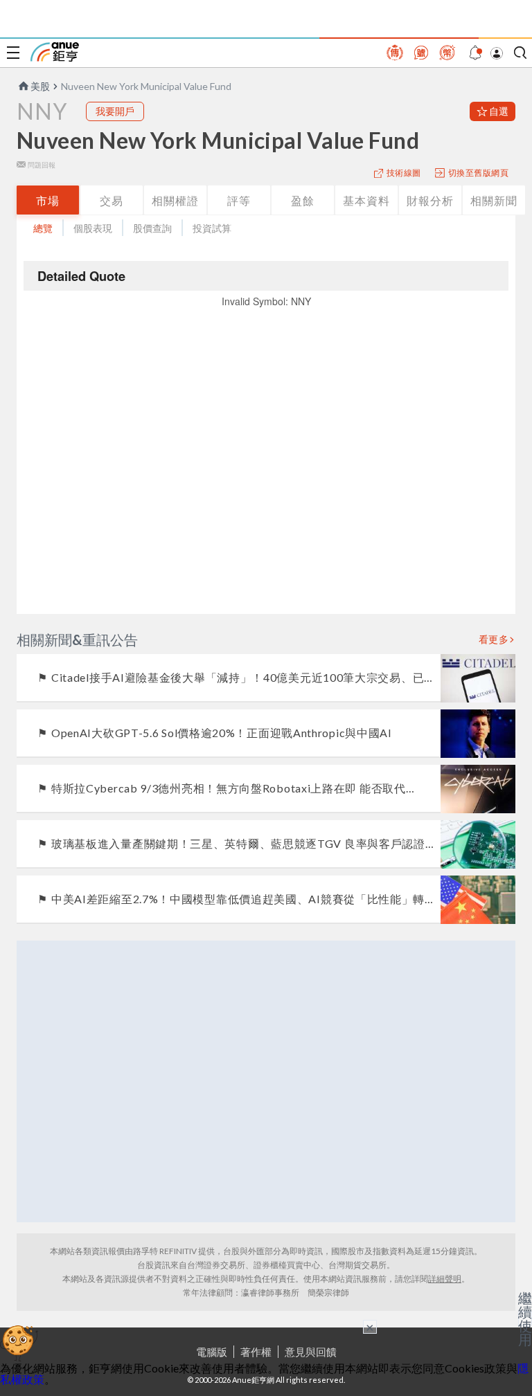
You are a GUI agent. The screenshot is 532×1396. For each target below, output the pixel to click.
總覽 (43, 228)
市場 (48, 200)
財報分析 (430, 200)
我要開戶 (115, 111)
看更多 (494, 639)
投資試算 (212, 228)
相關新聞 (493, 200)
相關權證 (175, 200)
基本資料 (366, 200)
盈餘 (302, 200)
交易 (111, 200)
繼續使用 (525, 1318)
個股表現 (92, 228)
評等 (239, 200)
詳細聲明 (444, 1278)
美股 (40, 86)
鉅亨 (54, 52)
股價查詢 (152, 228)
